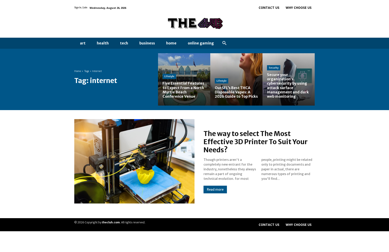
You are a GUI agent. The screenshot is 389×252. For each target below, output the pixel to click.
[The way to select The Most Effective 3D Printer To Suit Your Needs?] (134, 161)
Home (77, 71)
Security (273, 67)
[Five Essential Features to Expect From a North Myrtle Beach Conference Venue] (184, 79)
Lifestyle (169, 76)
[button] (224, 43)
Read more (215, 189)
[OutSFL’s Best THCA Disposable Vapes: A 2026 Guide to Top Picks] (236, 79)
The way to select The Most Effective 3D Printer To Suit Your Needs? (256, 141)
